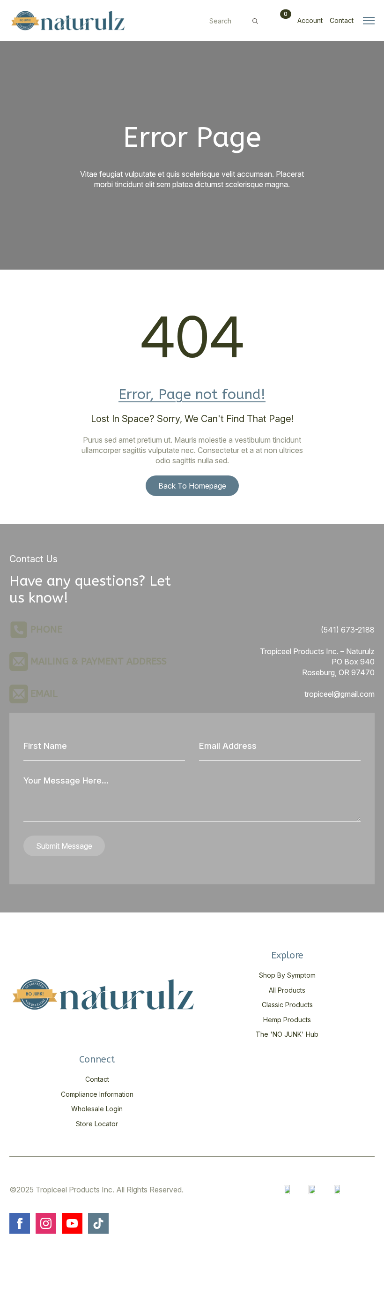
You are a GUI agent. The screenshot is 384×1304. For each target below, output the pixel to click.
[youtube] (72, 1223)
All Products (287, 990)
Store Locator (97, 1124)
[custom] (98, 1223)
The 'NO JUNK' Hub (287, 1034)
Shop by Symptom (287, 975)
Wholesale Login (97, 1109)
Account (310, 20)
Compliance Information (97, 1094)
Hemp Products (287, 1020)
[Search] (255, 21)
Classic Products (287, 1005)
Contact (342, 20)
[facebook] (19, 1223)
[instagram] (46, 1223)
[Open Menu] (369, 20)
